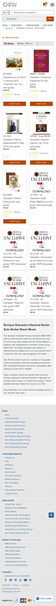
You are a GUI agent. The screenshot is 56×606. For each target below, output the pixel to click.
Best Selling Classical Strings (17, 436)
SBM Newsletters (12, 554)
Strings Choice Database (16, 508)
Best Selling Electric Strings (17, 443)
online (41, 381)
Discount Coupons (13, 476)
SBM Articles (10, 544)
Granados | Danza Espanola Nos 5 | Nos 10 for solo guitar (13, 143)
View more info (11, 38)
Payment (9, 469)
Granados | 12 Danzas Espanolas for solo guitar (40, 80)
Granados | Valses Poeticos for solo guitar (12, 201)
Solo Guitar (48, 25)
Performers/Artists (13, 558)
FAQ (7, 461)
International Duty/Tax (14, 490)
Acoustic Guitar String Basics (18, 519)
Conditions (25, 585)
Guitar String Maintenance (16, 526)
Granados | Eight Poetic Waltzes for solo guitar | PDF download (41, 201)
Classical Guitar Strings (15, 422)
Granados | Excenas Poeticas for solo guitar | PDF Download (14, 260)
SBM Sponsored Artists (15, 547)
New (7, 415)
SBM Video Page (12, 551)
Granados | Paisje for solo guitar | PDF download (13, 306)
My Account (10, 472)
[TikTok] (20, 580)
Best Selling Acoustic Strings (17, 440)
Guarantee (6, 585)
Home (4, 25)
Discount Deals (12, 418)
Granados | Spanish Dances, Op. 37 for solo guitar (39, 143)
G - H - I (9, 28)
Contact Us (10, 458)
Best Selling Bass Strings (16, 447)
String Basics (11, 511)
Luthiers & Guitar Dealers (16, 565)
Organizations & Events (15, 562)
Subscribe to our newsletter (17, 576)
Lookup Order (11, 494)
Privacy (16, 585)
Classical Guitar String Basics (18, 515)
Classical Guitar (32, 25)
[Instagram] (15, 580)
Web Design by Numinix (11, 592)
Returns (8, 486)
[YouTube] (25, 580)
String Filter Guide (13, 504)
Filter (50, 19)
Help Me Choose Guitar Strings (19, 529)
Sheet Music (16, 25)
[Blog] (30, 580)
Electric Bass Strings (14, 433)
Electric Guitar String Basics (17, 522)
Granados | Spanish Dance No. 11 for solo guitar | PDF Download (41, 306)
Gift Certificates (12, 483)
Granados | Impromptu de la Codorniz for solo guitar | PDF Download (41, 260)
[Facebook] (6, 580)
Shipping (9, 465)
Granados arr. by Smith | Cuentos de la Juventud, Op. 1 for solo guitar (14, 82)
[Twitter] (11, 580)
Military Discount (12, 479)
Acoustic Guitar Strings (15, 426)
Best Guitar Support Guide (16, 533)
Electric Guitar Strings (14, 429)
